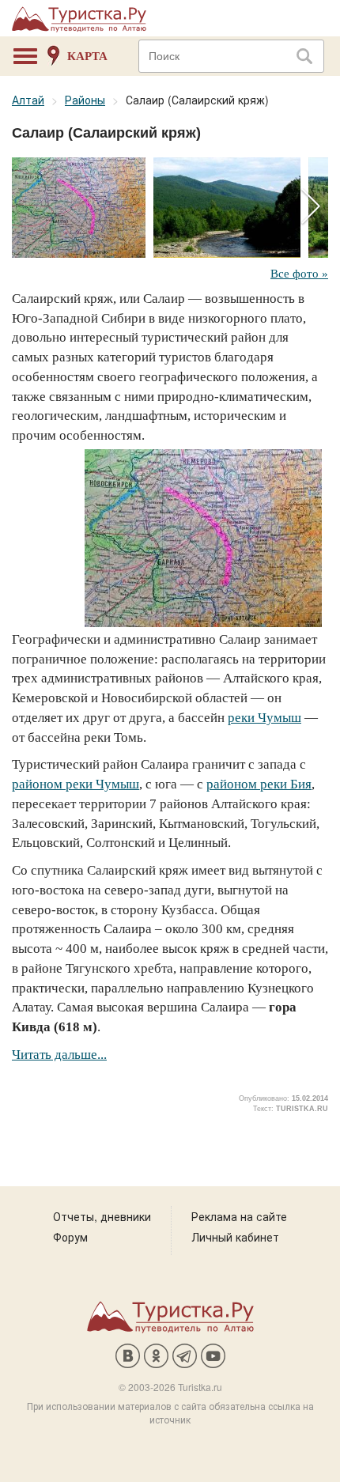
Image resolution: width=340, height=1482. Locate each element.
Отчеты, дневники (102, 1216)
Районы (85, 100)
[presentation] (310, 207)
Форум (70, 1237)
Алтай (28, 100)
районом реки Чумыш (75, 784)
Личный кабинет (235, 1237)
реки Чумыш (264, 717)
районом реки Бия (259, 784)
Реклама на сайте (239, 1216)
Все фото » (299, 273)
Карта (87, 56)
